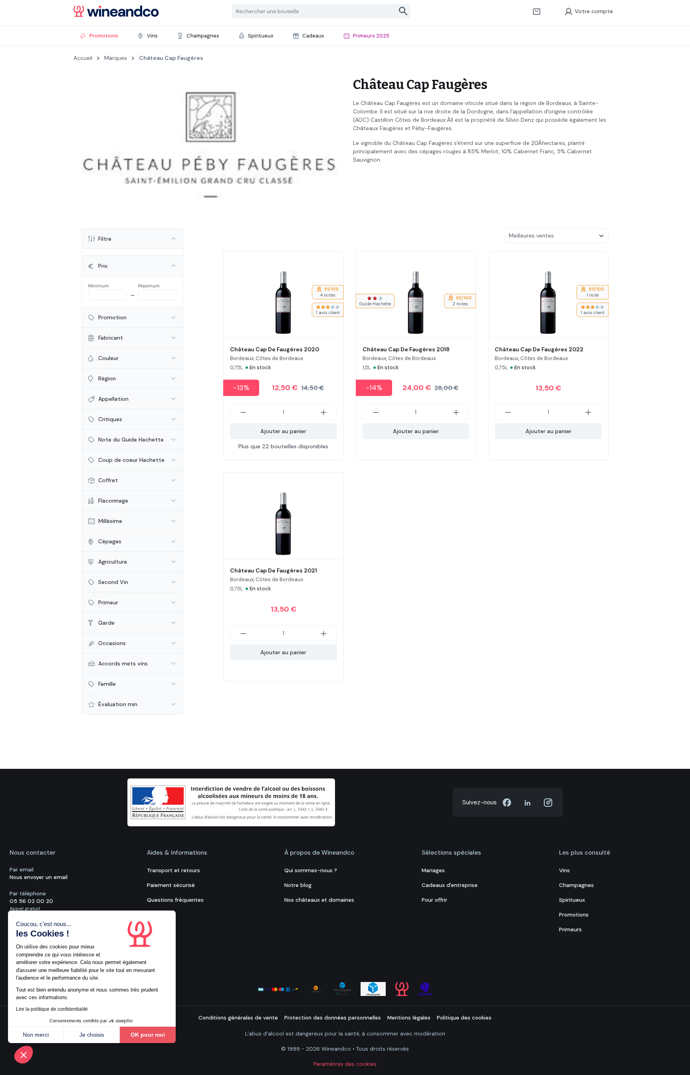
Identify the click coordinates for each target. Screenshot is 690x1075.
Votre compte (594, 11)
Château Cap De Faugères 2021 (273, 570)
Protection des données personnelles (332, 1017)
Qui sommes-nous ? (310, 870)
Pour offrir (434, 900)
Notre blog (297, 885)
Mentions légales (408, 1017)
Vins (564, 870)
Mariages (433, 870)
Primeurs (570, 929)
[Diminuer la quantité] (243, 412)
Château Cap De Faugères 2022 (539, 349)
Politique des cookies (464, 1017)
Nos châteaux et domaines (319, 900)
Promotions (574, 914)
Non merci (36, 1034)
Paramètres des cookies (345, 1064)
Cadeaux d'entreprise (450, 885)
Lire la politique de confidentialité (52, 1009)
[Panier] (536, 11)
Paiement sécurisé (171, 885)
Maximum (149, 286)
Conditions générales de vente (238, 1017)
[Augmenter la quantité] (324, 412)
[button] (23, 1054)
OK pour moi (148, 1034)
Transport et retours (173, 870)
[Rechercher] (403, 11)
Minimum (98, 286)
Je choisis (91, 1034)
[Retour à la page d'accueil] (116, 11)
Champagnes (576, 885)
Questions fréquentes (175, 900)
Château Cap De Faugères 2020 (274, 349)
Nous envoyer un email (38, 877)
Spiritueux (572, 900)
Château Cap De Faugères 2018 (406, 349)
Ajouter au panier (283, 431)
